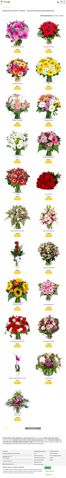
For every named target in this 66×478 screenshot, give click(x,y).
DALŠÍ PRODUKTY (33, 428)
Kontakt (51, 460)
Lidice (9, 7)
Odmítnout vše (49, 474)
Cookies (51, 457)
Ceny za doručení (53, 453)
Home (4, 7)
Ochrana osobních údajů (39, 457)
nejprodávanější (48, 15)
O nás (35, 453)
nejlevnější (55, 15)
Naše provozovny (38, 462)
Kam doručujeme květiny (55, 455)
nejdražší (61, 15)
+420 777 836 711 (8, 461)
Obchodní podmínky (38, 455)
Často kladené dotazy (39, 460)
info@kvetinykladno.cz (9, 464)
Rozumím (48, 467)
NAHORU (6, 428)
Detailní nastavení (50, 471)
